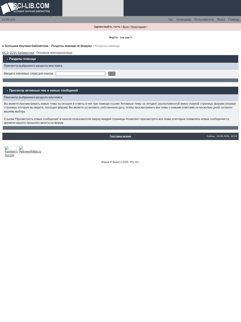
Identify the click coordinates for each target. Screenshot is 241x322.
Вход (126, 26)
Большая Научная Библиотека (26, 46)
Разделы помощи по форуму (71, 46)
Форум (105, 162)
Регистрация (138, 26)
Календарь (184, 19)
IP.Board (115, 162)
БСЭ (5, 52)
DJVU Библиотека (22, 52)
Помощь (233, 19)
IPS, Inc (134, 162)
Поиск (221, 19)
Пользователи (204, 19)
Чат (170, 19)
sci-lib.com (8, 19)
